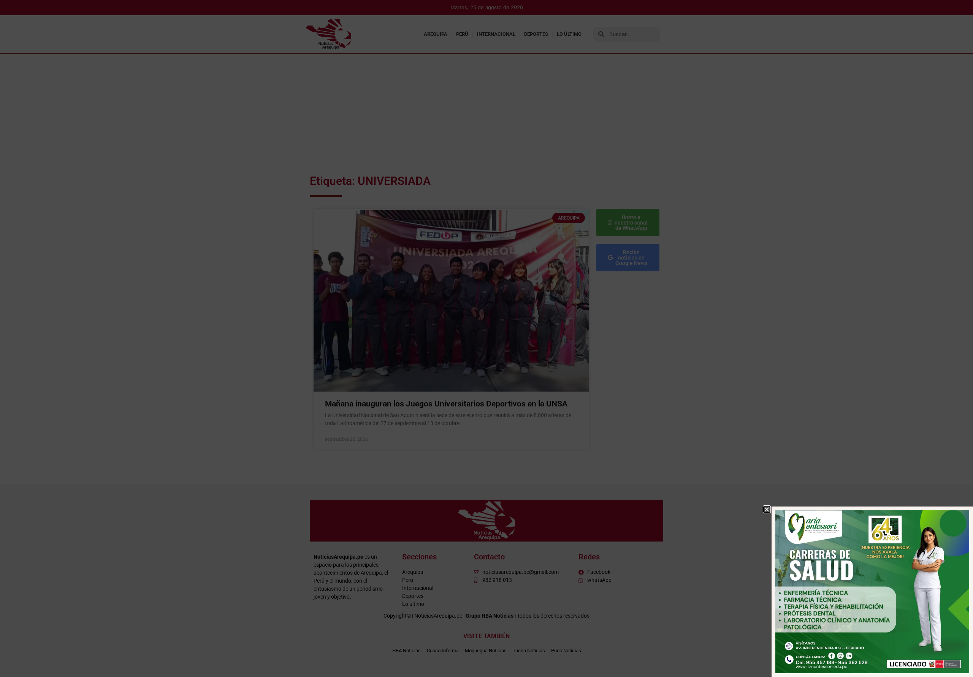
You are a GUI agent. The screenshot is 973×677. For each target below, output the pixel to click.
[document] (486, 338)
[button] (767, 509)
